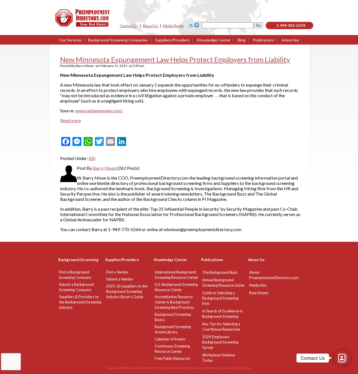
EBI (92, 158)
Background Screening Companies (118, 40)
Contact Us (129, 26)
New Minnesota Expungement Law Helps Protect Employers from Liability (175, 59)
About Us (151, 26)
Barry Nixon (104, 168)
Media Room (173, 26)
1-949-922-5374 (290, 25)
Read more (70, 120)
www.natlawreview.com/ (99, 110)
